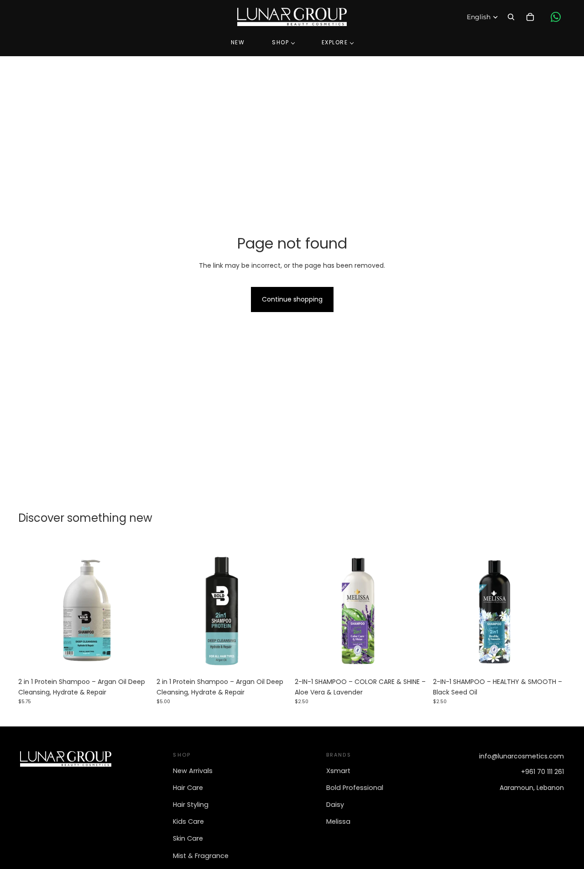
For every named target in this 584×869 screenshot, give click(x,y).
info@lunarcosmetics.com (521, 756)
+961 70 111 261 (542, 771)
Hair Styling (191, 804)
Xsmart (338, 770)
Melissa (338, 821)
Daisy (335, 804)
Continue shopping (292, 299)
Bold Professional (354, 787)
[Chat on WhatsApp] (556, 17)
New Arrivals (193, 770)
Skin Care (188, 838)
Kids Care (188, 821)
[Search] (511, 17)
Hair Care (188, 787)
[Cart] (530, 17)
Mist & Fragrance (201, 855)
